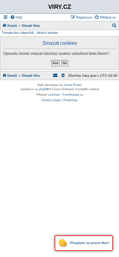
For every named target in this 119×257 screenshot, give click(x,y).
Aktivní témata (47, 32)
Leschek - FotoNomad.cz (65, 94)
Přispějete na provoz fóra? (89, 243)
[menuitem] (16, 17)
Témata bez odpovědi (18, 32)
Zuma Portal (72, 84)
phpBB (44, 89)
